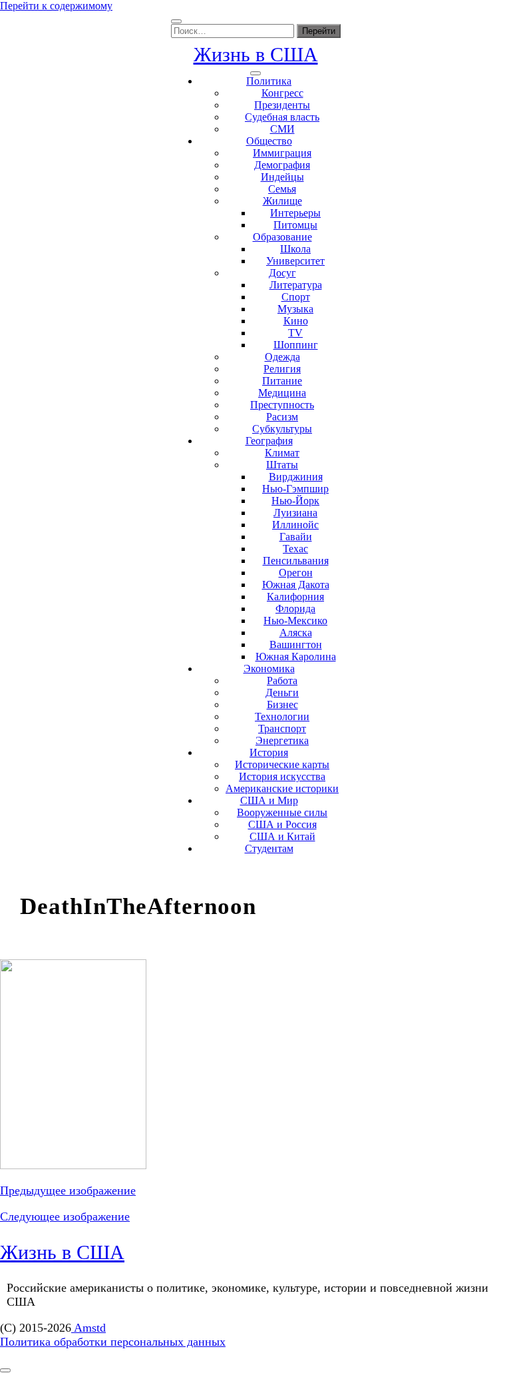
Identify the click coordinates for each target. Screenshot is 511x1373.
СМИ (282, 129)
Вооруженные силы (282, 812)
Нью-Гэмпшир (295, 488)
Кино (295, 320)
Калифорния (295, 596)
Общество (269, 141)
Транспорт (282, 728)
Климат (282, 452)
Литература (295, 284)
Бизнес (282, 704)
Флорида (295, 608)
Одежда (282, 356)
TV (295, 332)
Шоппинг (295, 344)
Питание (282, 380)
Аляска (295, 632)
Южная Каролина (296, 656)
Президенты (282, 105)
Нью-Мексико (295, 620)
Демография (282, 165)
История (269, 752)
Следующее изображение (65, 1216)
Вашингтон (295, 644)
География (269, 440)
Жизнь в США (256, 54)
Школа (295, 248)
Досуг (282, 272)
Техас (295, 548)
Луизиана (295, 512)
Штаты (282, 464)
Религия (282, 368)
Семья (282, 189)
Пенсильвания (296, 560)
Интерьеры (295, 213)
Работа (282, 680)
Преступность (282, 404)
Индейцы (282, 177)
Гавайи (295, 536)
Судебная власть (282, 117)
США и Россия (282, 824)
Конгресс (282, 93)
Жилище (282, 201)
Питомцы (295, 224)
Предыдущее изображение (68, 1190)
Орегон (296, 572)
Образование (282, 236)
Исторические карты (282, 764)
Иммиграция (282, 153)
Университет (295, 260)
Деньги (282, 692)
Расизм (282, 416)
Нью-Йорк (295, 500)
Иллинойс (295, 524)
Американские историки (282, 788)
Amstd (88, 1327)
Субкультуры (282, 428)
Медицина (282, 392)
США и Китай (282, 836)
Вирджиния (296, 476)
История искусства (282, 776)
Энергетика (282, 740)
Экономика (269, 668)
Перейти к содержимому (56, 5)
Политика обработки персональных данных (113, 1341)
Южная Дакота (295, 584)
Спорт (295, 296)
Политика (268, 81)
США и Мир (269, 800)
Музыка (295, 308)
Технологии (282, 716)
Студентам (269, 848)
